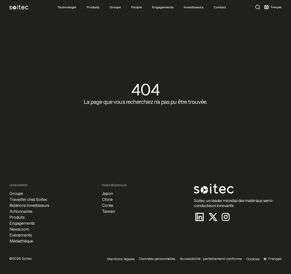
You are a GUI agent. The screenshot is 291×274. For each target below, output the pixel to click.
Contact (220, 7)
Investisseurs (193, 7)
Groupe (115, 7)
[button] (258, 7)
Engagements (162, 7)
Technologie (66, 7)
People (136, 7)
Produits (93, 7)
